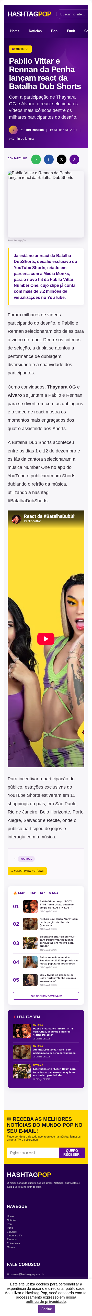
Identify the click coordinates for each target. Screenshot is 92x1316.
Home (14, 31)
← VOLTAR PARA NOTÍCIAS (27, 871)
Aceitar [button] (46, 1309)
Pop (54, 31)
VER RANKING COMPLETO (46, 996)
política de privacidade (46, 1301)
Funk (71, 31)
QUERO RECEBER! (71, 1153)
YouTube (26, 859)
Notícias (35, 31)
